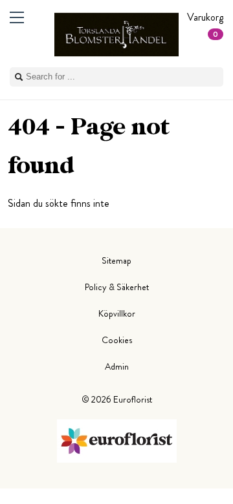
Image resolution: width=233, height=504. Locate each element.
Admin (117, 366)
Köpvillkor (116, 313)
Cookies (117, 339)
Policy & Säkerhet (117, 286)
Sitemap (116, 260)
